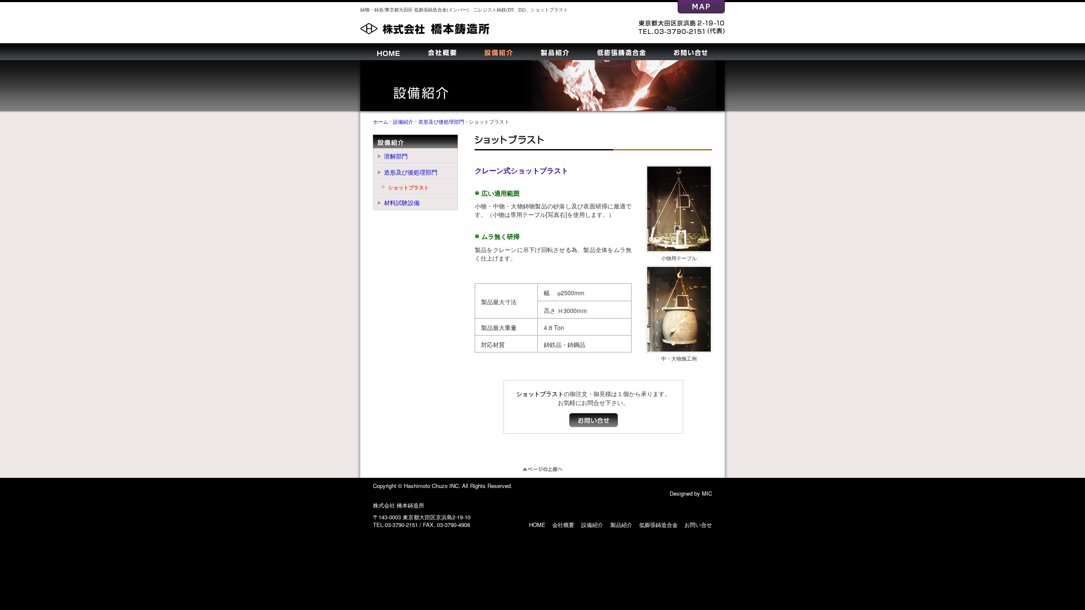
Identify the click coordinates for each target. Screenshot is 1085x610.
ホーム (380, 121)
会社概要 (442, 53)
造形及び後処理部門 (441, 121)
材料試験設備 (402, 202)
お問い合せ (690, 53)
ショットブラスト (549, 9)
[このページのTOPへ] (542, 467)
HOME (388, 54)
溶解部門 (396, 156)
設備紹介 (498, 53)
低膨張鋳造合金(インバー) (441, 9)
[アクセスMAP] (701, 9)
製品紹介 (555, 53)
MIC (707, 493)
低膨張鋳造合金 (621, 53)
